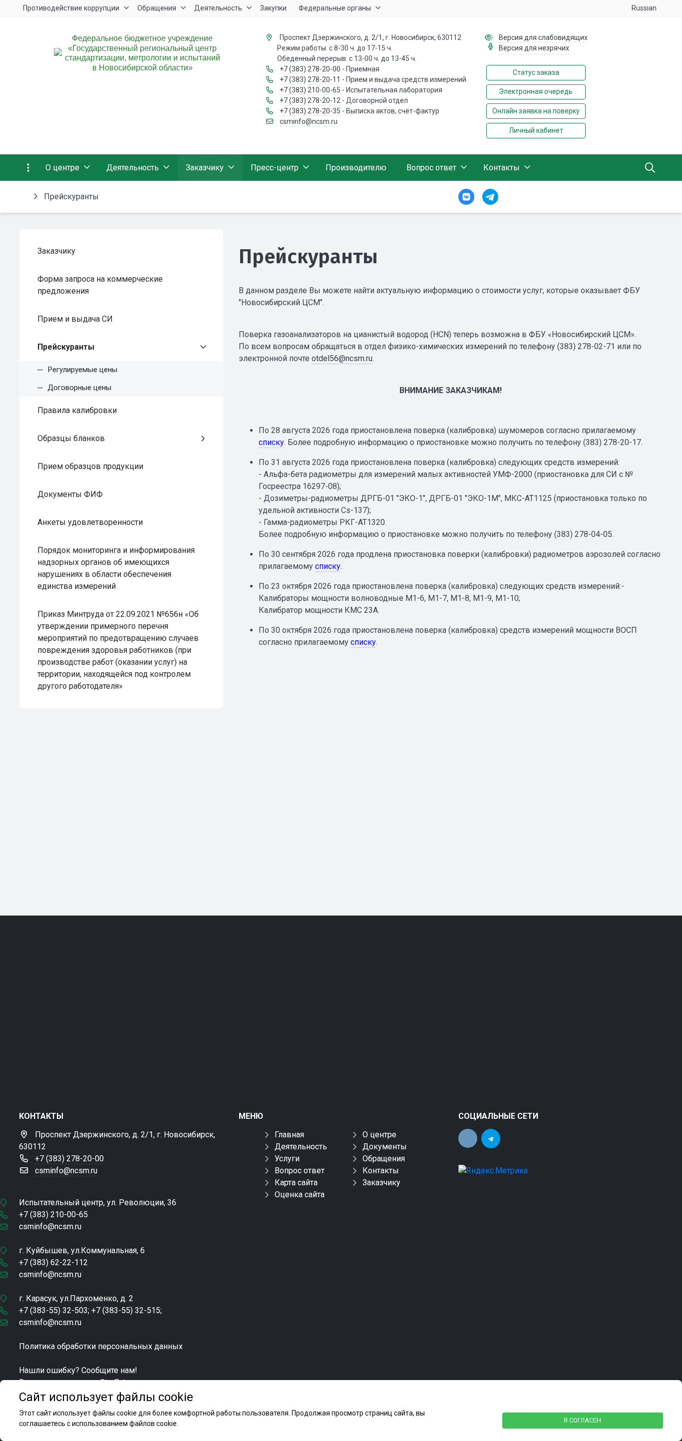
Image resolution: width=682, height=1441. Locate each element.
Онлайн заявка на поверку (536, 111)
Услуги (287, 1158)
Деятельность (301, 1146)
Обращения (383, 1158)
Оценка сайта (300, 1194)
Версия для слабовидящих (543, 37)
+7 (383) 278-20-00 (310, 69)
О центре (379, 1134)
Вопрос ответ (300, 1170)
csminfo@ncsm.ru (309, 121)
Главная (289, 1134)
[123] (341, 1005)
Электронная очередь (536, 91)
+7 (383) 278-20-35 (310, 111)
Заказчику (381, 1182)
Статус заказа (536, 72)
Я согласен (582, 1420)
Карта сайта (296, 1182)
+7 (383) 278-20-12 (310, 100)
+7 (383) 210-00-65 (310, 90)
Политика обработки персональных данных (101, 1346)
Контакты (380, 1170)
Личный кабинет (536, 130)
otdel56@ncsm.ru (342, 358)
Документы (384, 1146)
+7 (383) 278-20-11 (310, 79)
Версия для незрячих (534, 48)
